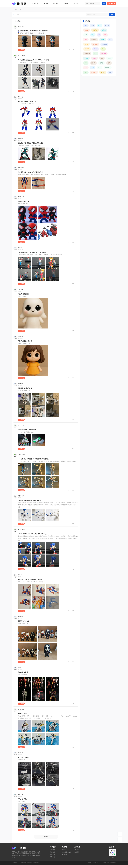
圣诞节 (86, 30)
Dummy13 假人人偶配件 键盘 (27, 429)
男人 (110, 72)
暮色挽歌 (20, 616)
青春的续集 (21, 167)
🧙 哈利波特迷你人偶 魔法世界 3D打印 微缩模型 (33, 30)
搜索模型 (64, 849)
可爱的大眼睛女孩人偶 (25, 341)
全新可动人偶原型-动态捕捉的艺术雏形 (30, 579)
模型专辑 (64, 854)
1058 (73, 747)
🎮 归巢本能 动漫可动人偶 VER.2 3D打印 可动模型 (33, 60)
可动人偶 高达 (22, 713)
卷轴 (86, 25)
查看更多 (46, 836)
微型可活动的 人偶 (23, 621)
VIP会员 (65, 3)
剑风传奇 (87, 49)
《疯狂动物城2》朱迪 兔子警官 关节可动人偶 (32, 252)
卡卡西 (96, 49)
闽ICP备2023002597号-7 (93, 862)
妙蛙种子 (93, 39)
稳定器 (107, 25)
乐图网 (12, 9)
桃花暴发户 (21, 496)
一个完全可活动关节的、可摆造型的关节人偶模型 (33, 459)
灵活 (102, 58)
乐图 (21, 862)
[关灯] (120, 834)
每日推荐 (35, 3)
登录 (104, 3)
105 (73, 91)
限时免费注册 (111, 3)
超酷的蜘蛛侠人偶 (23, 201)
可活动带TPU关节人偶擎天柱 (27, 101)
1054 (73, 523)
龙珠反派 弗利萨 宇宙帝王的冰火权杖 (29, 500)
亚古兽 (102, 72)
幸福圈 (20, 667)
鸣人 (99, 67)
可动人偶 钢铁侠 (23, 672)
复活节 (101, 63)
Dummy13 (87, 53)
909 (73, 569)
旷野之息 (107, 67)
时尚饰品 (52, 857)
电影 (86, 39)
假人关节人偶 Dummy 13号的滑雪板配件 (30, 172)
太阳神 (102, 39)
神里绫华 (103, 53)
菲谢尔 (94, 58)
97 (73, 49)
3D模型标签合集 (66, 852)
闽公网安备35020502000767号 (109, 862)
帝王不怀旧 (21, 425)
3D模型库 (45, 3)
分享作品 (55, 3)
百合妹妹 (95, 44)
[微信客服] (120, 839)
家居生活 (52, 852)
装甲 (103, 49)
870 (73, 419)
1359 (73, 830)
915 (73, 378)
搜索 (112, 14)
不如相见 (20, 97)
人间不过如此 (21, 454)
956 (73, 448)
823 (73, 490)
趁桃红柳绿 (21, 709)
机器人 (104, 30)
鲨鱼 (86, 72)
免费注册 (76, 852)
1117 (73, 242)
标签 (16, 9)
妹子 (86, 67)
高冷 (109, 63)
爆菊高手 (20, 138)
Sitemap (37, 862)
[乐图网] (19, 3)
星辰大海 (20, 794)
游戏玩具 (22, 191)
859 (73, 162)
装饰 (110, 39)
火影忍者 (104, 44)
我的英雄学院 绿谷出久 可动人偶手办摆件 (31, 143)
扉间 (92, 67)
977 (73, 611)
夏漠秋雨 (20, 752)
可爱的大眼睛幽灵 (23, 294)
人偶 (20, 9)
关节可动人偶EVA (23, 757)
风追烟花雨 (21, 196)
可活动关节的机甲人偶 (25, 388)
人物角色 (22, 49)
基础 (92, 25)
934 (73, 283)
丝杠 (99, 25)
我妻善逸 (95, 30)
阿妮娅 (109, 58)
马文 (86, 34)
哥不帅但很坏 (21, 529)
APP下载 (75, 3)
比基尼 (86, 58)
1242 (73, 703)
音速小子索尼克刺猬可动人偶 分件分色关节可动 (32, 534)
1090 (73, 330)
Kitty (92, 34)
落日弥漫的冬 (21, 55)
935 (73, 132)
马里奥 (86, 44)
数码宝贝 (93, 72)
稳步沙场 (20, 247)
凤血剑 (20, 575)
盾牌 (105, 34)
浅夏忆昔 (20, 383)
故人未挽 (20, 289)
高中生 (93, 63)
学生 (86, 63)
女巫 (95, 53)
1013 (73, 191)
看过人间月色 (21, 26)
